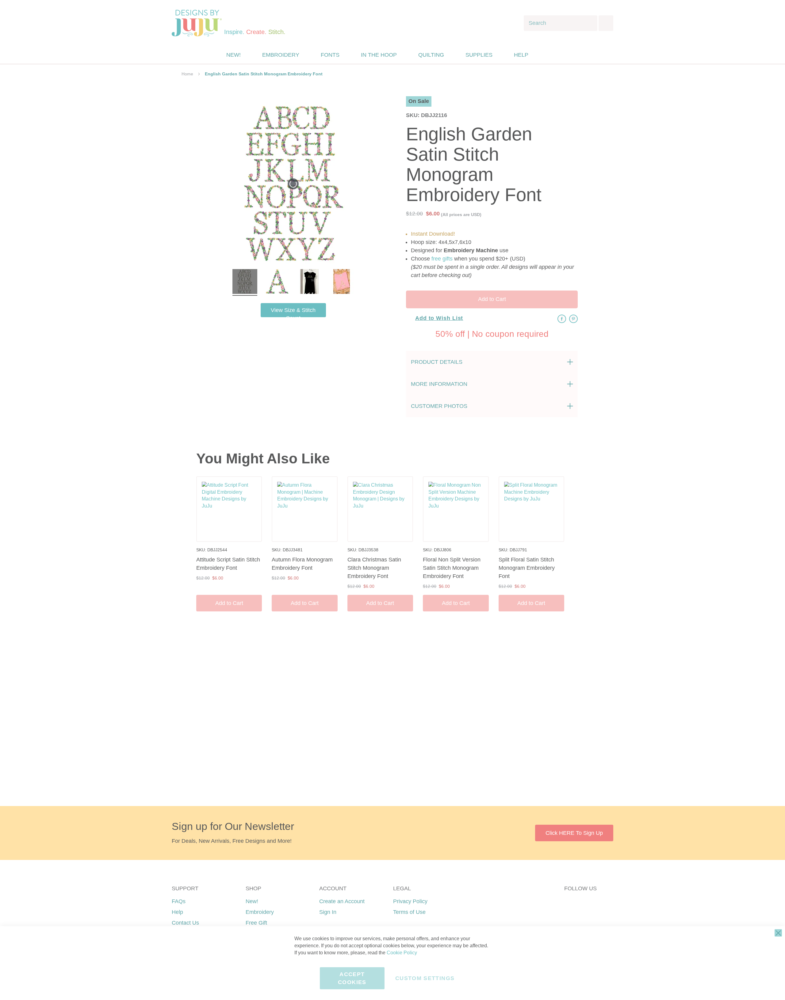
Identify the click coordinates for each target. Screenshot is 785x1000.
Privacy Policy (410, 901)
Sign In (327, 912)
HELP (521, 55)
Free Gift (256, 923)
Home (187, 73)
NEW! (233, 55)
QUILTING (431, 55)
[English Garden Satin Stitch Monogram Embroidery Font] (309, 282)
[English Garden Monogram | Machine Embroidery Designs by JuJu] (244, 282)
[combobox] (560, 23)
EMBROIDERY (280, 55)
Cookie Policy (402, 952)
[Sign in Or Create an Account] (546, 54)
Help (177, 912)
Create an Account (342, 901)
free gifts (442, 259)
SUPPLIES (478, 55)
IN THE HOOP (379, 55)
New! (252, 901)
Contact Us (185, 923)
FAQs (179, 901)
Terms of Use (409, 912)
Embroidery (260, 912)
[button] (559, 55)
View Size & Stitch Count (293, 312)
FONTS (330, 55)
